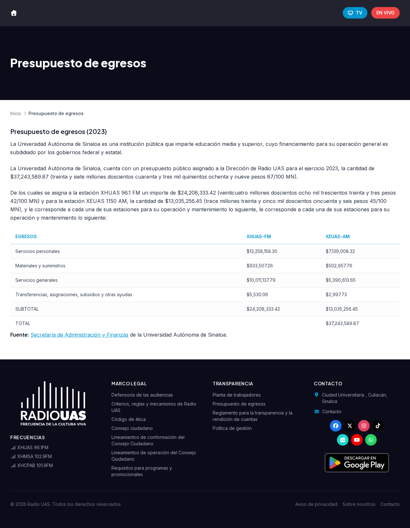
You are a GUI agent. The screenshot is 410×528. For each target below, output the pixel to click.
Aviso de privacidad (316, 504)
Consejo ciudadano (132, 428)
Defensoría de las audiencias (142, 395)
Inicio (15, 113)
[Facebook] (335, 426)
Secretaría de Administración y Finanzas (79, 334)
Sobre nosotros (358, 504)
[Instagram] (364, 426)
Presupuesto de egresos (239, 403)
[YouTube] (357, 440)
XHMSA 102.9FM (34, 456)
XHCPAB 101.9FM (34, 465)
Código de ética (128, 419)
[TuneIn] (342, 440)
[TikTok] (378, 426)
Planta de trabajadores (237, 395)
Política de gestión (232, 428)
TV (359, 12)
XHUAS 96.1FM (32, 447)
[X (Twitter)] (350, 426)
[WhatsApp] (371, 440)
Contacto (331, 411)
